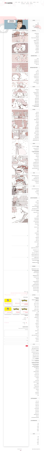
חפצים (38, 225)
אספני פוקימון (27, 3)
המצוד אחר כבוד (37, 380)
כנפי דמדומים (37, 45)
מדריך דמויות (37, 64)
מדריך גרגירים (37, 116)
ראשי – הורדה (37, 401)
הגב (25, 320)
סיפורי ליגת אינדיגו (36, 374)
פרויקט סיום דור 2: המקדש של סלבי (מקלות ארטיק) (35, 367)
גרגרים (38, 228)
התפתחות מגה (37, 48)
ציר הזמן (38, 70)
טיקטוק (19, 2)
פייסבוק (28, 2)
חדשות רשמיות (37, 202)
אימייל (27, 340)
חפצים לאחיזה (37, 237)
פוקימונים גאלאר (37, 128)
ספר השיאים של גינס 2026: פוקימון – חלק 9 (8, 312)
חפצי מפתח (37, 234)
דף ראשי (38, 58)
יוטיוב (25, 2)
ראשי (38, 423)
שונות (38, 169)
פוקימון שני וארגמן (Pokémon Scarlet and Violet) (35, 271)
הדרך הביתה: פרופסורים (36, 212)
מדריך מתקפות (37, 113)
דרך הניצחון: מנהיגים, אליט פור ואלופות (35, 207)
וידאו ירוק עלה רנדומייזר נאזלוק (35, 335)
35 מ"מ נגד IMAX (17, 303)
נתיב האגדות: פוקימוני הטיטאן (35, 208)
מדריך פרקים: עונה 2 (36, 61)
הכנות (38, 424)
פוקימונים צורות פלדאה (36, 221)
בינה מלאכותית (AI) (37, 149)
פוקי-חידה (37, 193)
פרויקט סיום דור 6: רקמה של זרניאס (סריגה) (36, 358)
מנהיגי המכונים (37, 405)
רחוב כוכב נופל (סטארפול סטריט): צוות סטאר (35, 210)
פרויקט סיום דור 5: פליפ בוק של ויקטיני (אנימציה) (35, 360)
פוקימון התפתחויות (37, 43)
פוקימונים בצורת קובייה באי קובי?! (35, 37)
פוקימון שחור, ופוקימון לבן (36, 284)
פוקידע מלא (37, 112)
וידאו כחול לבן (37, 341)
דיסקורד (16, 2)
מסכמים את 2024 (37, 102)
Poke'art (38, 383)
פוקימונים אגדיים (37, 224)
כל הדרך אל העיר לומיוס (36, 148)
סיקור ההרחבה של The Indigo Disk (35, 263)
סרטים (38, 23)
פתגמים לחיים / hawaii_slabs (18, 312)
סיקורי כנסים (37, 96)
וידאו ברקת (37, 320)
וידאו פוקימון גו (37, 338)
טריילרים (38, 203)
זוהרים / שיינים (37, 404)
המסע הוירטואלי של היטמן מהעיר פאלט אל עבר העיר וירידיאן (35, 151)
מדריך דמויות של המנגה (36, 178)
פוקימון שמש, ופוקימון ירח (36, 281)
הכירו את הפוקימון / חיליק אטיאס (35, 254)
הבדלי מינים (37, 121)
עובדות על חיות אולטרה (36, 166)
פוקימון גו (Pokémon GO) (36, 275)
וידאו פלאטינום (37, 333)
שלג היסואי (37, 39)
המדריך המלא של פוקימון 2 (36, 140)
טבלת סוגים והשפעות (36, 119)
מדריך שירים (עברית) (36, 74)
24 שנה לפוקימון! (37, 99)
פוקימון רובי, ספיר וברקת (36, 287)
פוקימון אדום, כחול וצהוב (36, 290)
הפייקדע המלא (37, 402)
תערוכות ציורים (37, 393)
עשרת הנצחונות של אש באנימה (35, 168)
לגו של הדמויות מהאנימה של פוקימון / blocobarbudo (24, 304)
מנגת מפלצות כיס (37, 181)
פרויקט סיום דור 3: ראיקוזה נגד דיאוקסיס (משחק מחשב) (35, 364)
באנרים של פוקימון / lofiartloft (25, 312)
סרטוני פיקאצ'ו (37, 24)
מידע (38, 194)
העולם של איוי (37, 377)
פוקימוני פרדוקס (37, 137)
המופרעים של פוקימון (36, 153)
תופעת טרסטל (37, 134)
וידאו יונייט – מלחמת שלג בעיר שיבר (35, 311)
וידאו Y (38, 332)
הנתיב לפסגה (37, 36)
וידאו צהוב (37, 327)
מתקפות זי (37, 124)
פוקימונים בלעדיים (37, 219)
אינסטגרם (22, 2)
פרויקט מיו (37, 83)
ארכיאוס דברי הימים (36, 42)
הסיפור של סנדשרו (37, 386)
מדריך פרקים (37, 71)
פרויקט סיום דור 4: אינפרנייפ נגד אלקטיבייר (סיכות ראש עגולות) (35, 362)
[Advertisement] (22, 11)
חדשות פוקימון (37, 89)
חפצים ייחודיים (37, 411)
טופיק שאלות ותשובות (36, 414)
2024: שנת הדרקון (37, 104)
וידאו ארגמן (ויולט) (37, 317)
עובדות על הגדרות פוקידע (36, 165)
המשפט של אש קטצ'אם (36, 371)
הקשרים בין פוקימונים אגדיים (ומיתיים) (35, 146)
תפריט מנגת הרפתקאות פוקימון (35, 175)
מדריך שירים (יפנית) (36, 77)
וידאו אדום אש (37, 323)
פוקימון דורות (37, 46)
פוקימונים (38, 216)
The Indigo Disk (37, 314)
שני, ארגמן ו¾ (37, 368)
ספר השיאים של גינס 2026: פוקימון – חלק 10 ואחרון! (8, 303)
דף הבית (38, 2)
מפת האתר (34, 2)
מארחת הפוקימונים (37, 33)
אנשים (38, 427)
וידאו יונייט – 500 (37, 306)
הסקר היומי (37, 190)
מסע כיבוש (37, 321)
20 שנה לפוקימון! (37, 98)
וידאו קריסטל (37, 324)
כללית (38, 395)
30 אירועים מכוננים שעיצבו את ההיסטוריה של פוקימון (35, 106)
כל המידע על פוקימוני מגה (36, 163)
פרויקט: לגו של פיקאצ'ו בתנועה (35, 348)
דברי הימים (37, 51)
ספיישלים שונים (37, 52)
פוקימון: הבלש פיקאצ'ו (36, 27)
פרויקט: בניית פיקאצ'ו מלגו (36, 356)
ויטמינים (38, 231)
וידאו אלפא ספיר (37, 330)
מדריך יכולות (37, 115)
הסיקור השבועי (37, 95)
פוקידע (38, 215)
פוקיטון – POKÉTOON (36, 40)
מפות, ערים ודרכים (37, 408)
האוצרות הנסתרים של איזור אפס (35, 188)
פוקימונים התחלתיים (36, 218)
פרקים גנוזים (37, 79)
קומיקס (38, 430)
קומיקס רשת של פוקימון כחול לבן (35, 417)
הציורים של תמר (37, 392)
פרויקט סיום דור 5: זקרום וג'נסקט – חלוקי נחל (35, 350)
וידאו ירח (38, 336)
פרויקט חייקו (37, 389)
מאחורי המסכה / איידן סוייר (36, 353)
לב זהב (38, 329)
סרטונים (38, 429)
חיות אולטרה (37, 125)
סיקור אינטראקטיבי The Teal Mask (35, 260)
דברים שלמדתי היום (36, 251)
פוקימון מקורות (37, 49)
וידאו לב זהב (37, 339)
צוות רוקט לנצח (37, 370)
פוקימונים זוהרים (37, 80)
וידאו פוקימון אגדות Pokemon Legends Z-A (35, 300)
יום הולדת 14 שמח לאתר (36, 92)
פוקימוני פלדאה (37, 131)
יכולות (38, 243)
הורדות (38, 291)
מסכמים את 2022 (37, 101)
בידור (14, 19)
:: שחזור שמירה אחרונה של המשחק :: (35, 248)
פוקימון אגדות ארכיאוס (36, 272)
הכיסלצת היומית (37, 191)
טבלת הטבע (37, 118)
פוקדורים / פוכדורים (36, 227)
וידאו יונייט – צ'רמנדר (36, 303)
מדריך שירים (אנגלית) (36, 76)
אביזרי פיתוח (37, 240)
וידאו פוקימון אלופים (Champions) (36, 298)
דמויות (38, 213)
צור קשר (31, 2)
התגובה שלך (26, 329)
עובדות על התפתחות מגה (36, 162)
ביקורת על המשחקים (36, 257)
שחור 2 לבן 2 (37, 278)
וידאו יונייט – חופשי (36, 309)
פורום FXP (31, 3)
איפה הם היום (37, 156)
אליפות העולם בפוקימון (36, 82)
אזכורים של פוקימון (36, 159)
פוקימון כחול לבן (23, 3)
